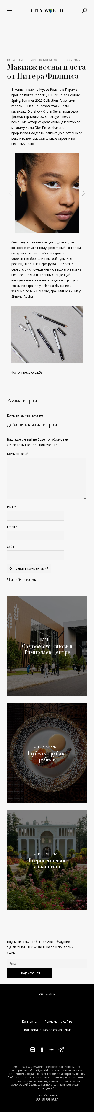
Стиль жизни (45, 746)
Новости (15, 60)
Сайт (10, 546)
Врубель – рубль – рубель (47, 756)
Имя (11, 507)
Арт (45, 639)
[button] (43, 229)
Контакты (29, 1021)
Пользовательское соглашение (47, 1030)
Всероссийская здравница (47, 863)
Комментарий (17, 454)
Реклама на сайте (58, 1021)
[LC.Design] (47, 1099)
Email (12, 527)
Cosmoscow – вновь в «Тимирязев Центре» (47, 649)
